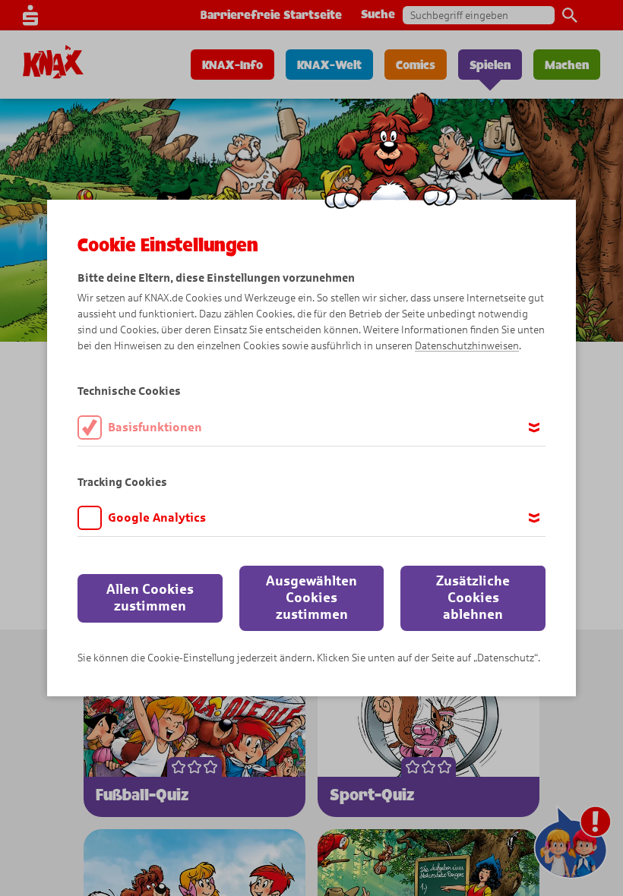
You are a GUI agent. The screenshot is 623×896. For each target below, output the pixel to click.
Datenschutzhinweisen (467, 346)
